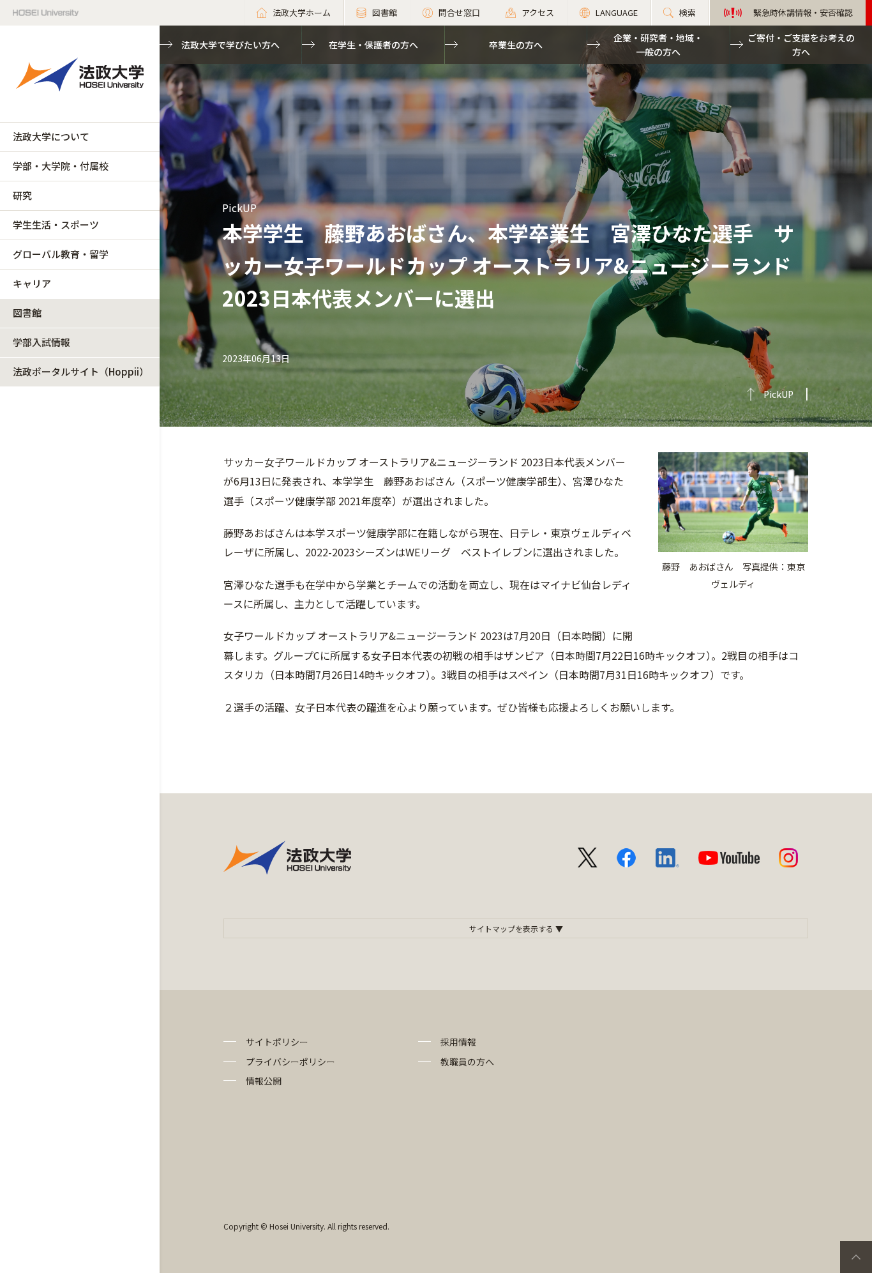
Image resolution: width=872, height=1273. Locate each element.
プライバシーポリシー (290, 1061)
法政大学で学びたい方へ (230, 44)
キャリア (32, 283)
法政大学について (51, 136)
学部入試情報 (41, 342)
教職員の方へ (467, 1061)
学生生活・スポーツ (56, 224)
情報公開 (264, 1080)
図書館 (27, 312)
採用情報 (458, 1041)
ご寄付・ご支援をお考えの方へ (801, 44)
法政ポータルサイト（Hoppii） (81, 371)
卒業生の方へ (516, 44)
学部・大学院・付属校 (61, 165)
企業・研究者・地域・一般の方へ (658, 44)
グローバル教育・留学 (61, 254)
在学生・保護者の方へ (373, 44)
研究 (22, 195)
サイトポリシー (277, 1041)
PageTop (856, 1257)
